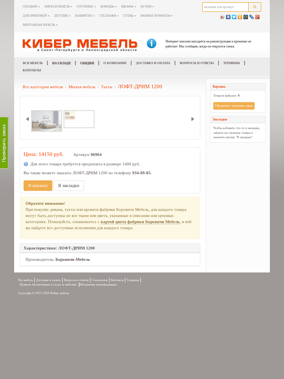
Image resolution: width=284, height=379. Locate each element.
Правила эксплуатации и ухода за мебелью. (48, 284)
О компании (114, 63)
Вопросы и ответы (197, 63)
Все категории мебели (43, 87)
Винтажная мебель (39, 24)
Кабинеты (83, 15)
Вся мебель (33, 63)
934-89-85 (141, 173)
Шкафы (127, 6)
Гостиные (85, 6)
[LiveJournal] (252, 15)
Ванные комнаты (155, 15)
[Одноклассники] (240, 15)
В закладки (68, 185)
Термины (231, 63)
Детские (61, 15)
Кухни (146, 6)
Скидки (87, 63)
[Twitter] (234, 15)
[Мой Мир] (246, 15)
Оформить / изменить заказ (234, 106)
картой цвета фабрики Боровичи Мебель (140, 221)
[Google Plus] (257, 15)
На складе (61, 63)
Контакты (32, 70)
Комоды (107, 6)
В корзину (38, 185)
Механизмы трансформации (98, 284)
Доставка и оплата (153, 63)
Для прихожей (35, 15)
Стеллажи (107, 15)
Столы (128, 15)
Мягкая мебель (57, 6)
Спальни (30, 6)
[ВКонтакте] (228, 15)
